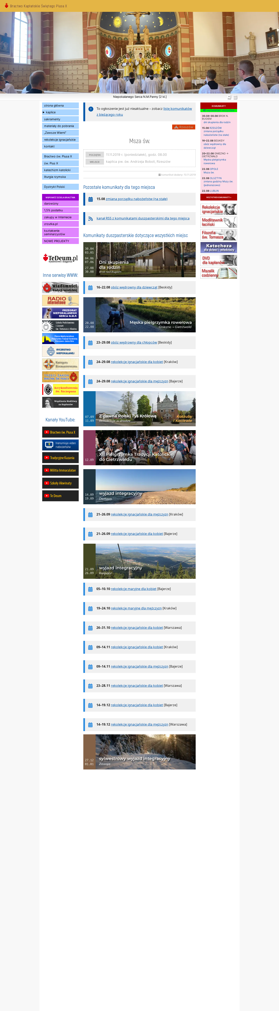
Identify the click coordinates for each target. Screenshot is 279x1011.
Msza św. (209, 172)
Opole (214, 168)
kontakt (49, 146)
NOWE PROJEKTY (56, 241)
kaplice (51, 112)
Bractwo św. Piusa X (58, 156)
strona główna (54, 105)
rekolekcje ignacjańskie (60, 139)
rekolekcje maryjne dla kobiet (133, 589)
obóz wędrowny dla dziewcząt (134, 287)
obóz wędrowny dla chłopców (134, 342)
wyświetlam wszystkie (220, 110)
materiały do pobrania (59, 126)
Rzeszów (216, 127)
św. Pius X (51, 163)
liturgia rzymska (55, 176)
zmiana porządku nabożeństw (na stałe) (136, 199)
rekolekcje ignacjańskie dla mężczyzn (139, 381)
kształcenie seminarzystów (54, 232)
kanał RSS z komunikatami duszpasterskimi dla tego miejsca (143, 218)
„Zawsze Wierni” (55, 132)
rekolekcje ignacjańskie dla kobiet (137, 362)
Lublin (214, 190)
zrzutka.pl (51, 224)
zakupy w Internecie (57, 217)
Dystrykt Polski (54, 186)
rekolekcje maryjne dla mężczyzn (136, 608)
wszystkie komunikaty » (218, 197)
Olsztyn (216, 178)
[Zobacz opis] (139, 279)
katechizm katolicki (57, 170)
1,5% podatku (53, 210)
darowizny (51, 203)
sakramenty (52, 119)
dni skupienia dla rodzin (217, 122)
